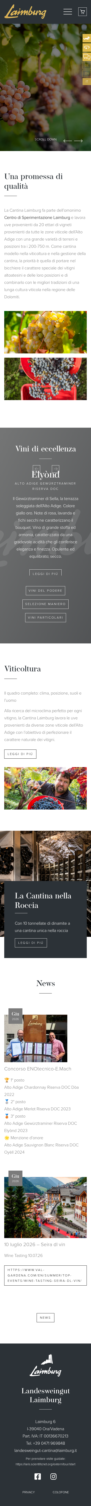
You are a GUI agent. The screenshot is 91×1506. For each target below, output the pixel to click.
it (87, 81)
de (87, 65)
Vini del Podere (45, 590)
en (87, 73)
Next (78, 141)
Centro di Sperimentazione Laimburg (37, 217)
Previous (67, 141)
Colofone (61, 1492)
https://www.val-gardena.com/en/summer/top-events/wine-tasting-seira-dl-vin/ (45, 1275)
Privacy (28, 1492)
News (45, 1317)
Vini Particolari (45, 617)
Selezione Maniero (45, 604)
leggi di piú (45, 566)
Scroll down (46, 139)
